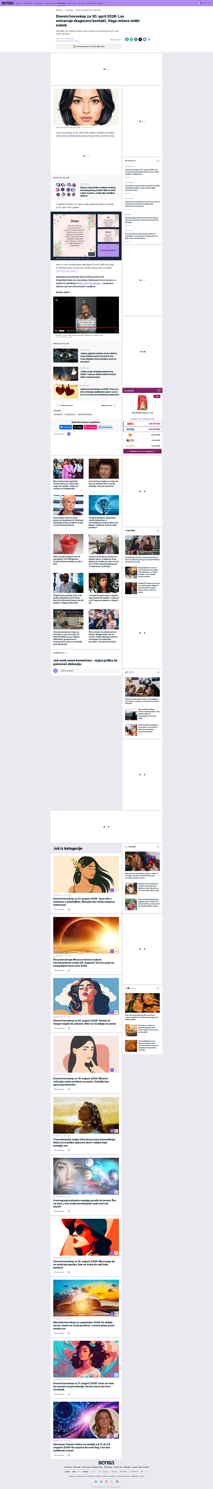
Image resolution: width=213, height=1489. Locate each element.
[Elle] (93, 1471)
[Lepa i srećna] (114, 1471)
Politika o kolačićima (109, 1476)
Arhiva (142, 1476)
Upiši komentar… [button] (67, 671)
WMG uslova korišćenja (88, 283)
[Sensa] (8, 3)
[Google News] (117, 1481)
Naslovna (59, 10)
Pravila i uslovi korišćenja (85, 1476)
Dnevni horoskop (85, 414)
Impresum (72, 1476)
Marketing (135, 1476)
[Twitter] (101, 1481)
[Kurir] (67, 1471)
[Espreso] (85, 1471)
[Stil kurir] (99, 1471)
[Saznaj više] (158, 530)
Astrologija (69, 10)
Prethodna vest (66, 405)
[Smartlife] (123, 1471)
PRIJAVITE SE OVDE (65, 271)
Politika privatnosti (123, 1476)
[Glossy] (106, 1471)
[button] (116, 39)
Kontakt (98, 1476)
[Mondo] (76, 1471)
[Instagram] (106, 1481)
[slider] (61, 330)
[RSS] (112, 1481)
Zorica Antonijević (67, 39)
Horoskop (58, 414)
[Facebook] (96, 1481)
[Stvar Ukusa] (144, 1471)
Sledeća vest (106, 405)
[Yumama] (133, 1471)
